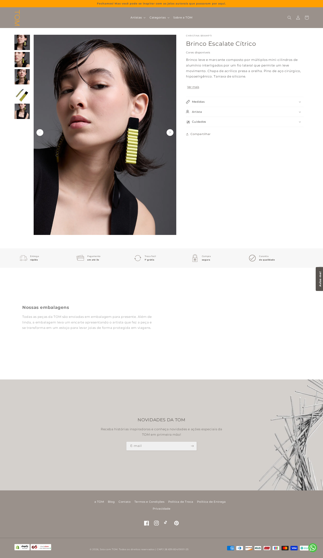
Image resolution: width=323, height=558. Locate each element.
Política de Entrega (211, 501)
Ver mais (193, 87)
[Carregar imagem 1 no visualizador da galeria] (22, 42)
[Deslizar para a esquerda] (39, 132)
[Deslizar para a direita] (170, 132)
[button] (137, 17)
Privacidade (161, 508)
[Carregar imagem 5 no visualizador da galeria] (22, 111)
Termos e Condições (149, 501)
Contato (124, 501)
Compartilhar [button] (200, 134)
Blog (111, 501)
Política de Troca (180, 501)
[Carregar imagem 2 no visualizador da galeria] (22, 59)
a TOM (99, 501)
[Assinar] (192, 446)
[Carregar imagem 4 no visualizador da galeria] (22, 94)
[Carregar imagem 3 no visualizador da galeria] (22, 76)
